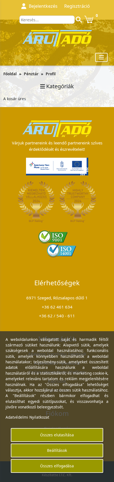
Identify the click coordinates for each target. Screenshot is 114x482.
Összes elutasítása (57, 434)
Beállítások (57, 450)
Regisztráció (77, 6)
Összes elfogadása (57, 465)
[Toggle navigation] (101, 57)
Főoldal (10, 73)
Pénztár (31, 73)
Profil (51, 73)
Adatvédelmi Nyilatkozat (27, 417)
